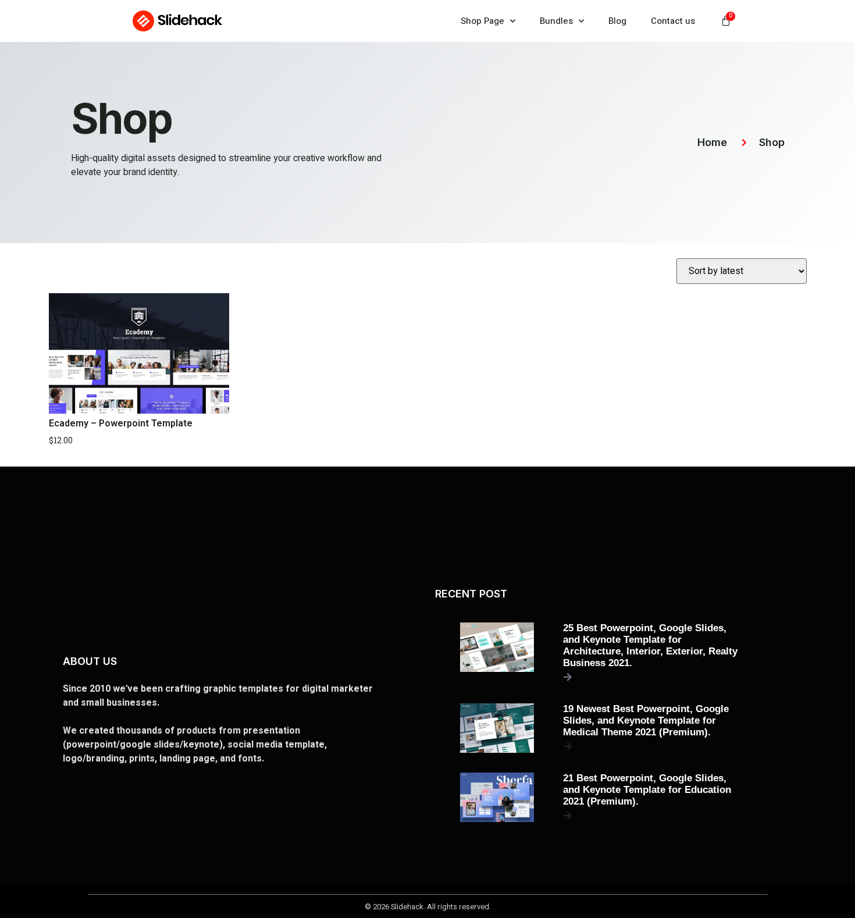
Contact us (673, 21)
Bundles (556, 21)
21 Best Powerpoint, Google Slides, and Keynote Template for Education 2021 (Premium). (647, 790)
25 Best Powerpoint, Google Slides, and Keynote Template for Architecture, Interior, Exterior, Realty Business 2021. (650, 645)
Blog (617, 21)
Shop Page (482, 21)
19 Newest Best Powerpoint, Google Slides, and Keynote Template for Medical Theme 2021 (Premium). (646, 720)
